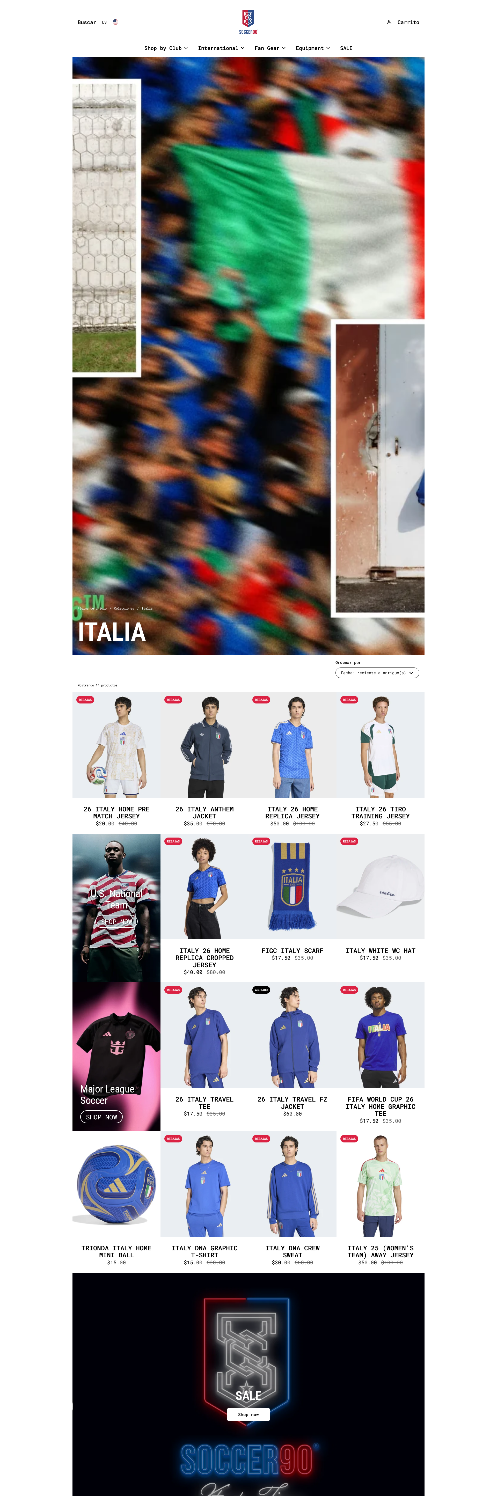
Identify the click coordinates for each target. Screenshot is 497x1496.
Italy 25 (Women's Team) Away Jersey (381, 1202)
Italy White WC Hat (381, 908)
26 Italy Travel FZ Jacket (292, 1056)
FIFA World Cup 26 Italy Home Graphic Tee (381, 1056)
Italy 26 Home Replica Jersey (292, 763)
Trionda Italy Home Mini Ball (116, 1202)
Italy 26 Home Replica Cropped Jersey (204, 908)
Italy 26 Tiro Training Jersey (381, 763)
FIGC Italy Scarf (292, 908)
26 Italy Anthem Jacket (204, 763)
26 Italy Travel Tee (204, 1056)
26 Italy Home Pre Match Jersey (116, 763)
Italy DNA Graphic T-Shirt (204, 1202)
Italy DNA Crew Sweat (292, 1202)
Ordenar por (348, 662)
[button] (85, 22)
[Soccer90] (248, 22)
